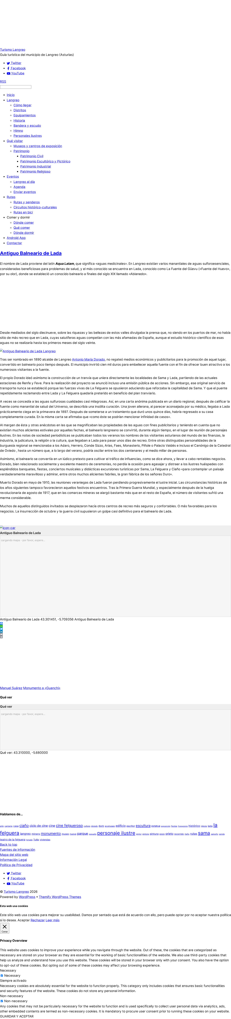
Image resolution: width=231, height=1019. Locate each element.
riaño (187, 834)
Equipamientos (25, 115)
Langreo (13, 100)
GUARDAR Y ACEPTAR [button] (16, 1016)
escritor (130, 825)
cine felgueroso (69, 825)
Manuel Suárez (11, 688)
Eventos (13, 177)
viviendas (45, 839)
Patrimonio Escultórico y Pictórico (45, 161)
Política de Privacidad (16, 865)
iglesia (204, 826)
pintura (154, 833)
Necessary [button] (8, 970)
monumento (51, 833)
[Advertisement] (101, 23)
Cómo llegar (22, 105)
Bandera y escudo (27, 126)
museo (65, 834)
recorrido (179, 834)
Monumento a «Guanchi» (41, 688)
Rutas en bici (23, 212)
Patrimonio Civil (31, 156)
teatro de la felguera (12, 839)
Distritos (20, 110)
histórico (194, 825)
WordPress (27, 897)
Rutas (11, 197)
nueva (73, 834)
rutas (193, 833)
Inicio (11, 95)
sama (204, 833)
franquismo (183, 826)
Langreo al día (24, 182)
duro (101, 825)
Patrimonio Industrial (35, 166)
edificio (121, 825)
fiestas (174, 826)
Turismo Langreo (16, 892)
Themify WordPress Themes (60, 897)
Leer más (53, 920)
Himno (18, 131)
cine (52, 826)
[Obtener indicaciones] (7, 528)
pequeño (92, 834)
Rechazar (38, 920)
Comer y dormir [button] (18, 217)
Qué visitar (15, 141)
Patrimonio (21, 151)
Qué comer (22, 228)
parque (82, 834)
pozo (162, 834)
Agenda (19, 187)
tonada (29, 840)
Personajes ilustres (28, 136)
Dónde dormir (24, 233)
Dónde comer (24, 223)
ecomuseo (110, 826)
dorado (94, 826)
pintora (145, 834)
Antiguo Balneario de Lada (31, 253)
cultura (87, 826)
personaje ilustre (116, 833)
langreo (25, 833)
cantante (9, 826)
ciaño (24, 825)
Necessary (12, 975)
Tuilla (36, 839)
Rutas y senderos (27, 202)
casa (16, 826)
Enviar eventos (25, 192)
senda (222, 834)
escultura (143, 826)
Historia (19, 121)
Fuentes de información (17, 850)
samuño (214, 834)
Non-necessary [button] (11, 996)
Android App (16, 238)
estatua (155, 825)
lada (210, 826)
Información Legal (13, 860)
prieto (169, 833)
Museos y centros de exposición (38, 146)
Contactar (14, 243)
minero (36, 833)
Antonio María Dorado (88, 359)
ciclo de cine (39, 826)
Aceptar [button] (24, 920)
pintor (139, 834)
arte (2, 826)
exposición (165, 826)
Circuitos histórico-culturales (35, 207)
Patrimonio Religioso (35, 171)
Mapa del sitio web (14, 855)
